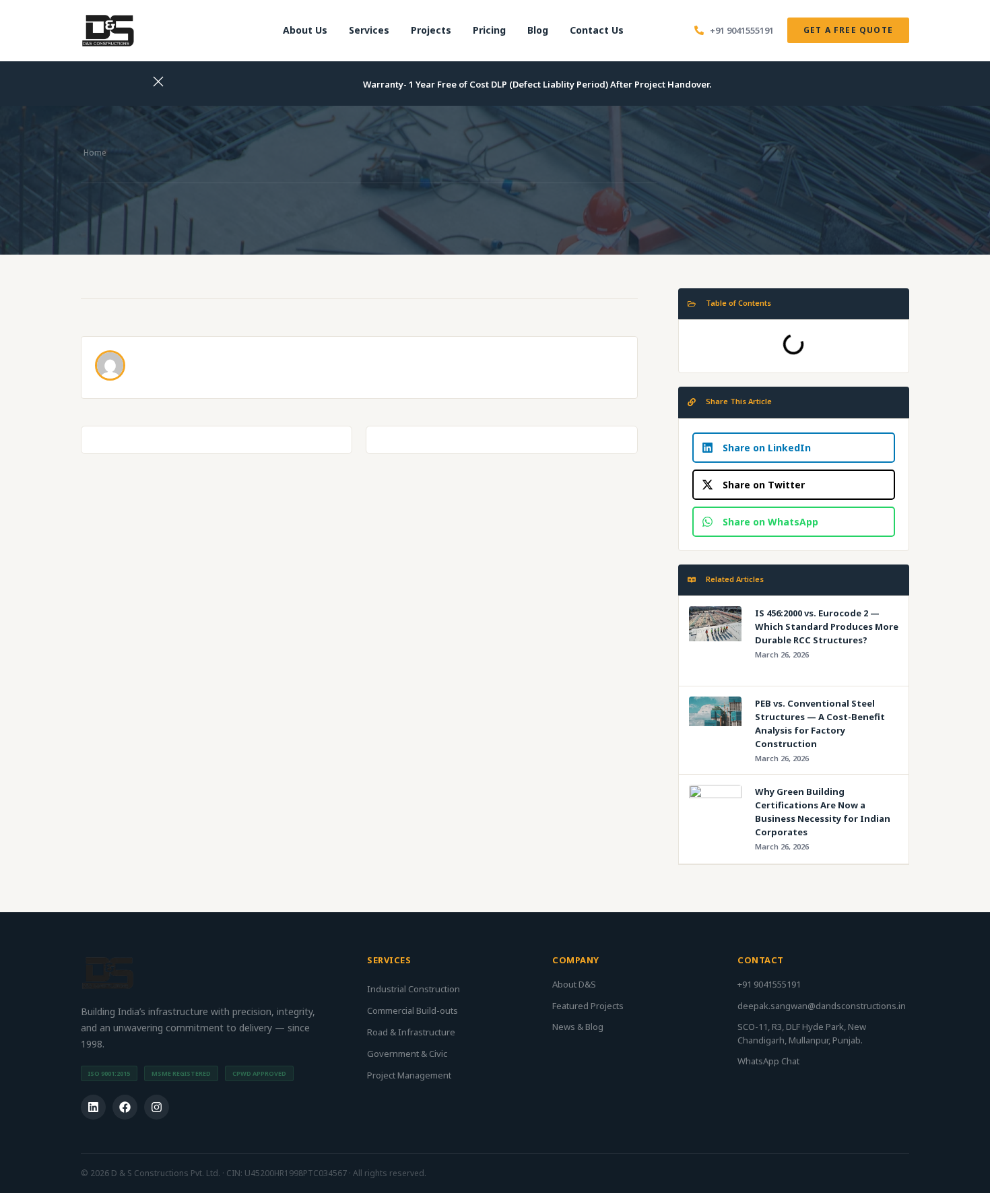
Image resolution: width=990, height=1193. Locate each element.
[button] (793, 447)
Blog (537, 30)
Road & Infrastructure (411, 1032)
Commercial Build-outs (412, 1010)
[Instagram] (156, 1107)
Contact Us (597, 30)
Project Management (409, 1075)
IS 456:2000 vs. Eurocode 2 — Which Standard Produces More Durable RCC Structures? (826, 626)
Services (369, 30)
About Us (305, 30)
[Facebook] (124, 1107)
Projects (431, 30)
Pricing (489, 30)
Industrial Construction (413, 989)
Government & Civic (407, 1053)
